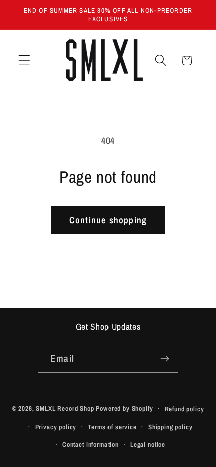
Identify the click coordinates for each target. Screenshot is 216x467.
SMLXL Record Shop (65, 408)
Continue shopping (108, 220)
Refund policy (184, 408)
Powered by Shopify (124, 408)
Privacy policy (56, 426)
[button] (24, 60)
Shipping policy (170, 426)
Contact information (90, 444)
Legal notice (147, 444)
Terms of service (112, 426)
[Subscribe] (164, 359)
